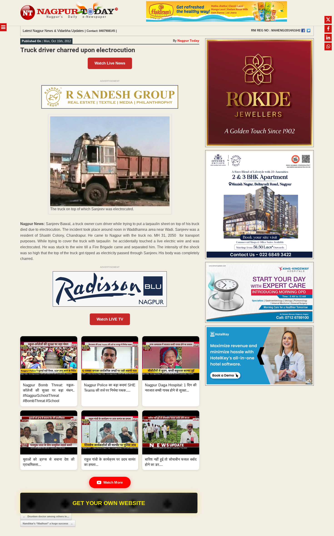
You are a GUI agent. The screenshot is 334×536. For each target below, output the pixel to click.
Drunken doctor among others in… (46, 516)
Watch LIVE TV (110, 319)
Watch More (113, 482)
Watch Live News (110, 63)
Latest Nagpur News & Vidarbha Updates (53, 31)
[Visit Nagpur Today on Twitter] (308, 30)
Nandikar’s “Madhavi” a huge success (48, 523)
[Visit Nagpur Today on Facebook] (303, 30)
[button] (48, 371)
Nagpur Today (188, 40)
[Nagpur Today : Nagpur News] (69, 13)
